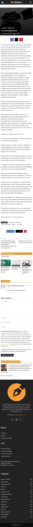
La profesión (4, 28)
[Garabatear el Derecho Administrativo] (16, 263)
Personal (3, 509)
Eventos (3, 489)
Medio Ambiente (5, 499)
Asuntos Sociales (5, 479)
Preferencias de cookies (7, 465)
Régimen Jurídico (11, 28)
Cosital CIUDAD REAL (7, 453)
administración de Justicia (15, 222)
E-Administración (5, 484)
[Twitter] (20, 419)
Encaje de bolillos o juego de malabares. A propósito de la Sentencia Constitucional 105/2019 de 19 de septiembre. (8, 244)
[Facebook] (12, 419)
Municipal (3, 504)
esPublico (3, 433)
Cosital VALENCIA (5, 456)
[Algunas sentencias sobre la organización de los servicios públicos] (6, 263)
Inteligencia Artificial (6, 494)
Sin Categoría (4, 514)
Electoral (3, 487)
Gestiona (3, 435)
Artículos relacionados (8, 253)
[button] (30, 2)
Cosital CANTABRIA (6, 451)
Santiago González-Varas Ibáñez (11, 33)
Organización (4, 507)
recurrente (19, 224)
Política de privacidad (12, 345)
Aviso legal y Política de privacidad (10, 461)
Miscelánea (4, 502)
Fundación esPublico (6, 438)
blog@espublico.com (20, 415)
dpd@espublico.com (5, 344)
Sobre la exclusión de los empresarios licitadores (25, 241)
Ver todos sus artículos (7, 375)
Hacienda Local (5, 492)
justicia (13, 224)
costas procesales (6, 224)
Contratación (4, 481)
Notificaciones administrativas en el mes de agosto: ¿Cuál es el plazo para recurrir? (27, 270)
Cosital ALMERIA (5, 448)
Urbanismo (4, 517)
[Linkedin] (16, 419)
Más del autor (5, 256)
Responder (9, 292)
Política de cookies (6, 463)
